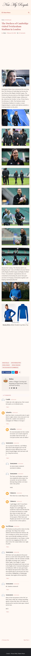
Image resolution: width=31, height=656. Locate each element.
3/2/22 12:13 (19, 501)
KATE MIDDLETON (16, 362)
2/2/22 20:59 (20, 473)
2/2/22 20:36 (16, 526)
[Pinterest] (16, 372)
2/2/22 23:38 (16, 552)
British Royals (8, 20)
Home (3, 20)
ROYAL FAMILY (6, 365)
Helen (11, 379)
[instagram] (9, 388)
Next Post (26, 640)
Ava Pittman (9, 526)
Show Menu (6, 12)
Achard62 (9, 412)
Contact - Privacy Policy (12, 653)
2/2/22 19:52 (16, 443)
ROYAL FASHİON (16, 365)
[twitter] (11, 388)
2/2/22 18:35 (19, 429)
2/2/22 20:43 (20, 463)
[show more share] (19, 372)
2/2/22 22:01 (19, 493)
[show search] (28, 12)
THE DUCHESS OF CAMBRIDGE (10, 367)
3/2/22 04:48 (16, 583)
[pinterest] (16, 388)
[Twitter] (13, 372)
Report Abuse (21, 653)
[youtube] (14, 388)
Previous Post (5, 640)
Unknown (13, 493)
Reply (7, 407)
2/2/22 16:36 (15, 412)
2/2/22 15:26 (13, 399)
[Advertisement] (15, 51)
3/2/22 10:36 (16, 595)
